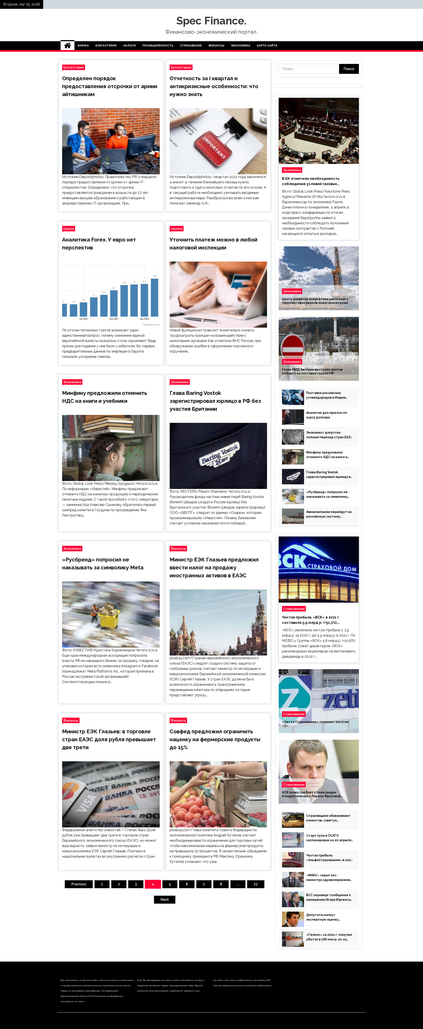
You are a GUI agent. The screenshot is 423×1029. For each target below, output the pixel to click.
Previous (78, 884)
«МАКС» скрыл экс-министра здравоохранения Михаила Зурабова (329, 877)
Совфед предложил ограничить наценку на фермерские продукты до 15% (215, 739)
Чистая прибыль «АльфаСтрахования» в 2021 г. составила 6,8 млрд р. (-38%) (329, 858)
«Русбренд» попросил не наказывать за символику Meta (327, 494)
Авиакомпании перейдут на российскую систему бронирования (329, 514)
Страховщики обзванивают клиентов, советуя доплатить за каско (328, 818)
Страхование (191, 45)
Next (165, 899)
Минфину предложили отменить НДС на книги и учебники (326, 455)
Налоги (129, 45)
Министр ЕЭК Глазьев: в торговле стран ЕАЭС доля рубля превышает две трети (109, 739)
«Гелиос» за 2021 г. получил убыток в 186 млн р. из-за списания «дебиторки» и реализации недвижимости (329, 937)
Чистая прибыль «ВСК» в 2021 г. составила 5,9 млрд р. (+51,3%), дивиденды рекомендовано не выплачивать (311, 620)
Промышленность (157, 45)
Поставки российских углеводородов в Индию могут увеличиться (326, 395)
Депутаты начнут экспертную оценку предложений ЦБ (322, 917)
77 (256, 884)
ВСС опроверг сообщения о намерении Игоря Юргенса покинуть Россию (328, 897)
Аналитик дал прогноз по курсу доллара (326, 415)
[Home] (67, 45)
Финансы (216, 45)
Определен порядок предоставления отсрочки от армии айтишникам (109, 86)
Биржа (83, 45)
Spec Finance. (211, 21)
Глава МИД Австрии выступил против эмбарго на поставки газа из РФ (312, 371)
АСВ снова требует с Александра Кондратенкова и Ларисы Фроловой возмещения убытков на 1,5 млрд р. (311, 794)
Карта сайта (267, 45)
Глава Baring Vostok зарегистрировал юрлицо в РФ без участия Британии (215, 401)
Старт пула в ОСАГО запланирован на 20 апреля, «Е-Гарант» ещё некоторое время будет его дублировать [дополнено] (329, 838)
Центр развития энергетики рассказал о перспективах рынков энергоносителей (315, 301)
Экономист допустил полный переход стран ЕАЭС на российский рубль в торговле (329, 435)
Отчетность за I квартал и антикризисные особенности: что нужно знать (214, 86)
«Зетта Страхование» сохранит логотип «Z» (315, 723)
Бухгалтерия (106, 45)
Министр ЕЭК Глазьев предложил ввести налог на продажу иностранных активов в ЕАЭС (214, 567)
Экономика (240, 45)
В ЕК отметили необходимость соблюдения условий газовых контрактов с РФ (311, 181)
